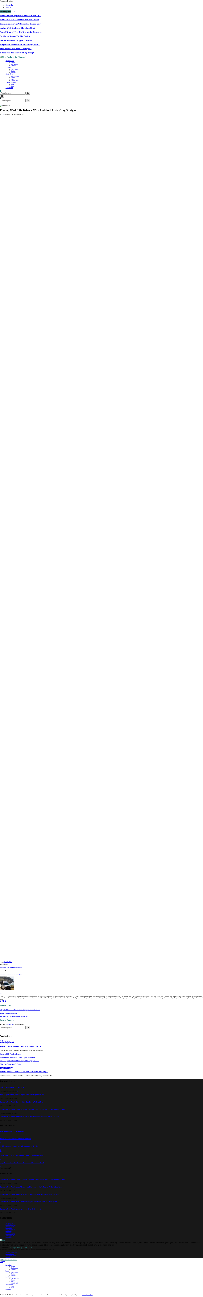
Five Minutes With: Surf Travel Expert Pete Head (17, 1057)
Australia (13, 72)
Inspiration (10, 61)
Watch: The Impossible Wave (8, 1013)
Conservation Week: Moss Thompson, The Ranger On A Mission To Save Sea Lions (31, 1187)
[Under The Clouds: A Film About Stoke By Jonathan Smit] (1, 1152)
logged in (10, 1024)
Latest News (10, 1235)
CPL (3, 114)
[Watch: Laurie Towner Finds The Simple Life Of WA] (1, 1042)
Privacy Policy (10, 1254)
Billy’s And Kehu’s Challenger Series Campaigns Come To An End (20, 1010)
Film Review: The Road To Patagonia (15, 49)
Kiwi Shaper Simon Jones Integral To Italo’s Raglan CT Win (22, 1094)
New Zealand (14, 69)
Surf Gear (9, 74)
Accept (84, 1295)
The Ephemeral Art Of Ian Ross (12, 1131)
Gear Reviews (15, 76)
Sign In (8, 7)
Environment (11, 82)
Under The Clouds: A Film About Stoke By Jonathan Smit (21, 1155)
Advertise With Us (11, 1255)
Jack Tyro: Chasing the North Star (13, 1087)
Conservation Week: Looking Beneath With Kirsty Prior (21, 1209)
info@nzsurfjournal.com (21, 1247)
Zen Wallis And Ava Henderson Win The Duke (14, 1016)
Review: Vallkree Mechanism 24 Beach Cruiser (19, 20)
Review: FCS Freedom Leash (10, 1054)
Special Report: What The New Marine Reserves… (21, 32)
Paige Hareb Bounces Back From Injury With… (20, 45)
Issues (12, 86)
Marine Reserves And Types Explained (16, 40)
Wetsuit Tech (14, 80)
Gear (8, 1232)
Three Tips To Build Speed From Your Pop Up (11, 974)
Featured (10, 1226)
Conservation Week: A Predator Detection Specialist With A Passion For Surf (29, 1116)
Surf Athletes (14, 64)
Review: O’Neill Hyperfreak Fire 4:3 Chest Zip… (20, 16)
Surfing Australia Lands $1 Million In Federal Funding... (24, 1072)
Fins (12, 79)
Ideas (12, 84)
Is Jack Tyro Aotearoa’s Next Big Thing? (17, 53)
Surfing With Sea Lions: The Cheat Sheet (17, 28)
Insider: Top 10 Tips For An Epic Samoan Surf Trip (19, 1146)
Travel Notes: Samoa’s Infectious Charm (15, 1139)
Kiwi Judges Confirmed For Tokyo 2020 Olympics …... (19, 1061)
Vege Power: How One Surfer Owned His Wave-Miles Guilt (22, 1163)
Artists (13, 62)
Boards (13, 77)
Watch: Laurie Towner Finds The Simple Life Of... (21, 1046)
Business (13, 65)
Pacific (13, 71)
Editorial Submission (11, 1252)
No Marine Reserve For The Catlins (15, 36)
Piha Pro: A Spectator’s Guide (10, 1064)
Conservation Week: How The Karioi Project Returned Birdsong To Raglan (28, 1201)
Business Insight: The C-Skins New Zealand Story (20, 24)
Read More (89, 1295)
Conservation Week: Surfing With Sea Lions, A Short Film (21, 1102)
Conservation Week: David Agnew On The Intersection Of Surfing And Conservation (32, 1109)
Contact (8, 1257)
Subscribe (9, 5)
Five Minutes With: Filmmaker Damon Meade (11, 967)
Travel (8, 67)
